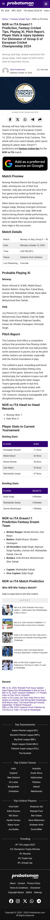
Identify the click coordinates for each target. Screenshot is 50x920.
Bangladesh (13, 786)
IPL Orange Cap (25, 863)
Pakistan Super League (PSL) (25, 748)
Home (5, 19)
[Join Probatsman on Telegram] (39, 902)
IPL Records (25, 853)
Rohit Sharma (13, 811)
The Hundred (25, 753)
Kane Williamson (36, 820)
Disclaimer (35, 888)
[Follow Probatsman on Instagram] (18, 902)
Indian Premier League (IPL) (25, 730)
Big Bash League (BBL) (25, 739)
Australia (36, 768)
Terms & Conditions (19, 888)
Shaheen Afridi (36, 824)
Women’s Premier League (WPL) (25, 735)
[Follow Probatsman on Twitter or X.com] (25, 902)
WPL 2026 (16, 10)
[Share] (40, 119)
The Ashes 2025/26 (32, 10)
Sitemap (38, 892)
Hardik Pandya (13, 820)
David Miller (36, 829)
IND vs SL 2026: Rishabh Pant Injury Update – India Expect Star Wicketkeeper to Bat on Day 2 (30, 610)
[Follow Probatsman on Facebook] (11, 902)
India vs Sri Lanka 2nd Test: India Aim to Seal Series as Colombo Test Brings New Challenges (30, 637)
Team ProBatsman (17, 69)
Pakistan (36, 782)
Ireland (36, 786)
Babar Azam (13, 824)
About (12, 883)
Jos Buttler (13, 829)
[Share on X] (17, 119)
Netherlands (36, 791)
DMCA (29, 892)
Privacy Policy (33, 883)
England (13, 773)
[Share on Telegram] (32, 119)
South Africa (36, 773)
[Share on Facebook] (10, 119)
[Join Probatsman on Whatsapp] (32, 902)
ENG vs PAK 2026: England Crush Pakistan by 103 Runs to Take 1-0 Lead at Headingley (30, 665)
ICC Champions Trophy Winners (25, 849)
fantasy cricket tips (29, 148)
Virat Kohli (13, 806)
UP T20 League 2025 (25, 844)
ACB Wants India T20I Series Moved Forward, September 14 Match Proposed (23, 703)
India (13, 768)
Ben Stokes (36, 815)
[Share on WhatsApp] (25, 119)
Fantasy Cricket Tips (20, 19)
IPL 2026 (5, 10)
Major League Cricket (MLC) (25, 744)
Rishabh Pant (36, 811)
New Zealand (13, 777)
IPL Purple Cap (25, 858)
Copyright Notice (16, 892)
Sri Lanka (13, 782)
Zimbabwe (14, 791)
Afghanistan (36, 777)
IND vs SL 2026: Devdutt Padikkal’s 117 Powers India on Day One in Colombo (24, 694)
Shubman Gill (36, 806)
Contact (21, 883)
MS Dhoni (13, 815)
